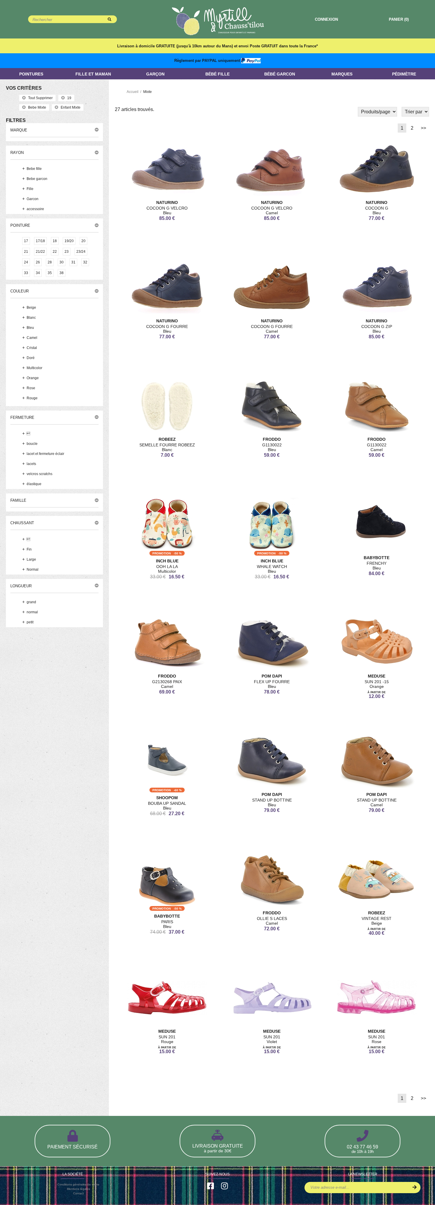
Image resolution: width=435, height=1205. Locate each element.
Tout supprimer (40, 98)
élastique (34, 484)
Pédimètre (404, 74)
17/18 (40, 241)
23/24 (81, 252)
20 (83, 241)
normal (32, 612)
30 (61, 262)
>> (423, 128)
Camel (32, 338)
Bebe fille (34, 169)
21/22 (40, 252)
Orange (33, 378)
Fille (30, 189)
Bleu (30, 328)
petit (30, 622)
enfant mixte (70, 107)
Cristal (32, 348)
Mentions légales (78, 1188)
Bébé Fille (217, 74)
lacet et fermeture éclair (45, 454)
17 (26, 241)
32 (85, 262)
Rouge (32, 398)
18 (55, 241)
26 (38, 262)
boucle (32, 444)
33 (26, 273)
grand (31, 602)
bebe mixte (37, 107)
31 (73, 262)
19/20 (69, 241)
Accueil (132, 92)
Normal (32, 569)
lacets (31, 464)
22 (55, 252)
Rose (31, 388)
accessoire (35, 209)
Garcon (32, 199)
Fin (29, 549)
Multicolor (34, 368)
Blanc (31, 318)
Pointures (31, 74)
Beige (31, 307)
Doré (31, 358)
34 (38, 273)
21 (26, 252)
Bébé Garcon (279, 74)
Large (31, 559)
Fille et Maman (93, 74)
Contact (78, 1193)
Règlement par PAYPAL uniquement (207, 60)
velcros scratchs (39, 474)
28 (50, 262)
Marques (341, 74)
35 (50, 273)
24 (26, 262)
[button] (54, 130)
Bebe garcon (37, 179)
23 (67, 252)
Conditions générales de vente (78, 1184)
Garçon (155, 74)
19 (69, 98)
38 (61, 273)
